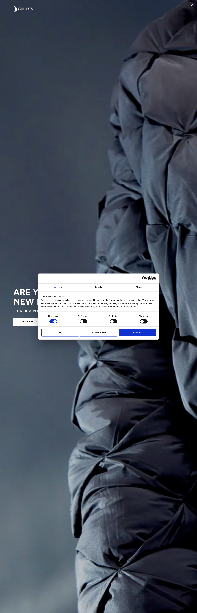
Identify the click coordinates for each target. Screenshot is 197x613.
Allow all (137, 332)
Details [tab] (98, 287)
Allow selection (98, 332)
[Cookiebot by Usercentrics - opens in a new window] (144, 278)
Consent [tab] (58, 287)
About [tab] (139, 287)
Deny (60, 332)
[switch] (83, 321)
